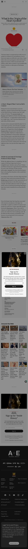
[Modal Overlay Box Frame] (14, 274)
